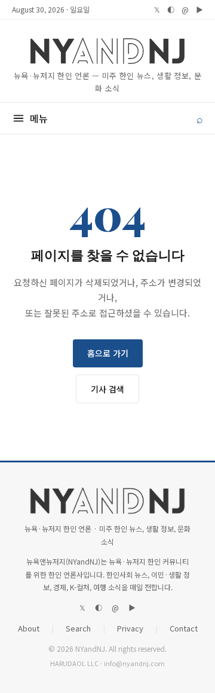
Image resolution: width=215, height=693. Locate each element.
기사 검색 (107, 389)
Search (78, 628)
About (28, 628)
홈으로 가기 (107, 353)
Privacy (130, 628)
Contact (184, 628)
